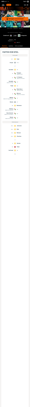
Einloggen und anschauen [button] (16, 18)
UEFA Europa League (3, 5)
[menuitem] (10, 5)
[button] (26, 5)
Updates (11, 46)
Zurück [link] (4, 8)
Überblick (4, 46)
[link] (8, 5)
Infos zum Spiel (19, 46)
